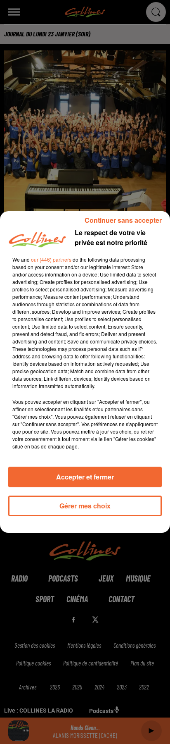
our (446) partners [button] (51, 259)
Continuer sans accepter (123, 220)
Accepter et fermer (85, 477)
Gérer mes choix (85, 505)
